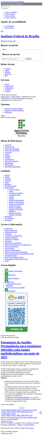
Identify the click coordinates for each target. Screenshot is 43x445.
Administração (9, 159)
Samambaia (8, 216)
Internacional (9, 163)
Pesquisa (7, 156)
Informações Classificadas (13, 243)
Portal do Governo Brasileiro (12, 4)
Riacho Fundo (15, 96)
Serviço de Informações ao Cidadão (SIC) (18, 245)
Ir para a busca (10, 16)
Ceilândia (8, 179)
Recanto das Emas (10, 186)
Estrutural (8, 180)
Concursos (8, 152)
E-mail (7, 84)
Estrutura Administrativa (16, 200)
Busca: (4, 58)
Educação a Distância (11, 161)
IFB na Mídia (9, 165)
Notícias (11, 198)
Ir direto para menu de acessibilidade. (12, 1)
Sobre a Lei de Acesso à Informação (16, 252)
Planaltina (8, 184)
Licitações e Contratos (12, 239)
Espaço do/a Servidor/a (12, 150)
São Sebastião (9, 218)
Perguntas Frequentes (11, 246)
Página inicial (5, 96)
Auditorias (8, 234)
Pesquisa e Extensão (15, 215)
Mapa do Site (9, 86)
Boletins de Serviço (15, 213)
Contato (7, 91)
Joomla (31, 428)
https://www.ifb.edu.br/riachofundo (18, 397)
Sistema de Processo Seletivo (14, 108)
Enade (7, 261)
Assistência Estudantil (16, 209)
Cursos (11, 191)
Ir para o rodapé (10, 17)
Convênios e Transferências (13, 236)
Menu (3, 115)
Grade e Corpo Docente (16, 202)
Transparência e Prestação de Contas (16, 259)
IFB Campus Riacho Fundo (28, 417)
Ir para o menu (10, 14)
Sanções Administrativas (12, 250)
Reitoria (7, 175)
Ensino (7, 154)
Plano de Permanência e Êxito (14, 257)
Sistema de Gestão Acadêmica (14, 110)
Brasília (7, 177)
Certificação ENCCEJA (13, 284)
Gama (7, 182)
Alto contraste (9, 28)
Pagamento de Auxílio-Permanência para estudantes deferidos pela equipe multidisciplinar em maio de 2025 (21, 349)
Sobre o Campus (14, 189)
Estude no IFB (9, 147)
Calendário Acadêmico (16, 193)
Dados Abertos (9, 248)
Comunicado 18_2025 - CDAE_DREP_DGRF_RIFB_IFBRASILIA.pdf (16, 414)
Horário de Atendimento (16, 204)
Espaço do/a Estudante (12, 149)
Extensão (8, 158)
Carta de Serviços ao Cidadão (15, 287)
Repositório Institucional (12, 167)
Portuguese (4, 8)
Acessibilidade (9, 26)
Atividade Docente (15, 206)
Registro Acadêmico (15, 207)
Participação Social (11, 232)
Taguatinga (8, 220)
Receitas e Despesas (11, 237)
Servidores (8, 241)
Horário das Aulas (14, 195)
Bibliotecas (8, 112)
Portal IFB (8, 145)
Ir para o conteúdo (11, 12)
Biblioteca (12, 211)
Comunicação (9, 88)
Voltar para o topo (6, 421)
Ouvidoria (8, 89)
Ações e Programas (11, 230)
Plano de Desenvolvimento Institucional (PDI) (19, 254)
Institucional (8, 228)
